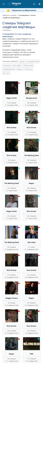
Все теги (6, 73)
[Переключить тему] (39, 4)
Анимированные (9, 69)
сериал (22, 61)
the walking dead (33, 61)
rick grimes (7, 65)
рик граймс (17, 65)
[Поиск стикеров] (34, 4)
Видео (20, 69)
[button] (3, 4)
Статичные (28, 69)
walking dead (28, 65)
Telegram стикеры (9, 15)
